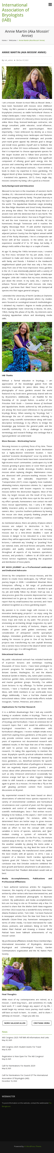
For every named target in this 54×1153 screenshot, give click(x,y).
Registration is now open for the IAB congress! (23, 1056)
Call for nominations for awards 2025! (18, 1065)
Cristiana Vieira (42, 1023)
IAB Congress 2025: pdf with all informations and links (25, 1037)
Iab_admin (9, 60)
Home (4, 40)
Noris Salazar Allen (14, 1023)
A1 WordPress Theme (32, 1146)
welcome (12, 40)
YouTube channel (39, 695)
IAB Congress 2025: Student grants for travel (21, 1047)
